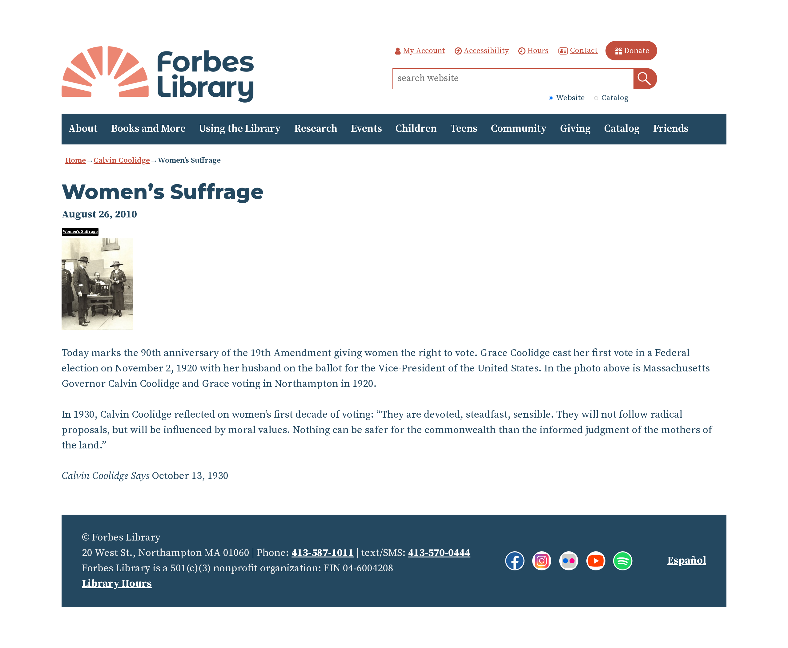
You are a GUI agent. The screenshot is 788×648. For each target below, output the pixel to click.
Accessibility (486, 50)
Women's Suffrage (80, 231)
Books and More (148, 128)
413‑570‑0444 (439, 552)
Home (75, 160)
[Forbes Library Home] (158, 74)
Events (366, 128)
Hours (538, 50)
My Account (424, 50)
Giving (575, 128)
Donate (636, 50)
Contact (584, 50)
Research (315, 128)
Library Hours (117, 583)
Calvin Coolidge (122, 160)
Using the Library (240, 128)
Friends (671, 128)
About (83, 128)
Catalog (614, 98)
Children (416, 128)
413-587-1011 (322, 552)
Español (686, 560)
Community (519, 128)
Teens (463, 128)
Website (569, 98)
